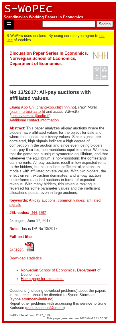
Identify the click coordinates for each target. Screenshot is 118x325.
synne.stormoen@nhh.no (31, 299)
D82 (42, 212)
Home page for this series (42, 279)
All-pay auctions (42, 200)
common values (71, 200)
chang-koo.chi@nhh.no (56, 107)
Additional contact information (34, 120)
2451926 (16, 250)
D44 (33, 212)
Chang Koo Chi (21, 107)
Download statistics (25, 258)
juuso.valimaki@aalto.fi (30, 116)
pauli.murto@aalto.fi (27, 111)
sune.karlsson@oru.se (45, 308)
